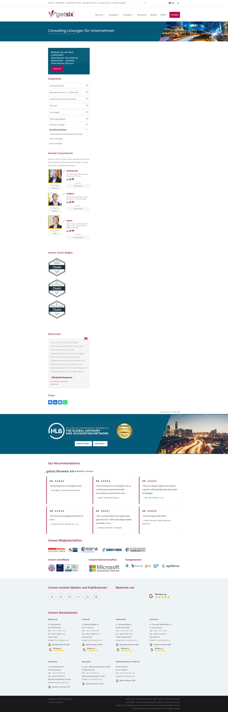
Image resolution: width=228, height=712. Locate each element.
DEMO (163, 15)
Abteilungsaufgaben (58, 119)
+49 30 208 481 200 (127, 673)
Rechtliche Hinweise (144, 699)
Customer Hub (104, 3)
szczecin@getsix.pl (163, 640)
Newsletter (60, 3)
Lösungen (127, 15)
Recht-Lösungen (55, 143)
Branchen (53, 106)
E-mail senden (78, 186)
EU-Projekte (168, 708)
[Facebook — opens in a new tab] (52, 597)
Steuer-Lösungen (56, 138)
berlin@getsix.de (128, 676)
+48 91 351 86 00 (160, 631)
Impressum (130, 699)
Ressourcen (142, 15)
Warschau (55, 188)
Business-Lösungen (57, 125)
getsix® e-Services (90, 3)
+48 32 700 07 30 (58, 673)
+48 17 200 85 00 (92, 673)
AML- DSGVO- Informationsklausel (166, 699)
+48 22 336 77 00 (126, 631)
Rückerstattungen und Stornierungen (147, 708)
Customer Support (118, 3)
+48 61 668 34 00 (92, 631)
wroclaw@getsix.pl (61, 640)
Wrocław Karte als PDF (60, 644)
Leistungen (113, 15)
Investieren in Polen (73, 3)
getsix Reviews (57, 471)
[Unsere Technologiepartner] (104, 571)
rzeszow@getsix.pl (95, 679)
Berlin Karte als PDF (127, 680)
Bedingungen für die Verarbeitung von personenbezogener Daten (153, 705)
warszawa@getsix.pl (130, 640)
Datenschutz (121, 705)
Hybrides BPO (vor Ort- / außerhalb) (64, 92)
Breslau (54, 211)
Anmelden (57, 69)
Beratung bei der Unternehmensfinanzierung (66, 134)
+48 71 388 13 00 (58, 631)
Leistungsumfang (56, 86)
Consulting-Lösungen (58, 129)
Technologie (54, 112)
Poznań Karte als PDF (93, 644)
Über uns (98, 15)
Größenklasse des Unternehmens (63, 99)
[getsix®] (61, 16)
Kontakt (174, 15)
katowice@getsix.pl (61, 682)
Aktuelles (153, 15)
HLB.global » (100, 443)
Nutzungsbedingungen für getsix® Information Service (158, 702)
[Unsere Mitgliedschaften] (63, 553)
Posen (55, 233)
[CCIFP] (90, 553)
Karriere (51, 3)
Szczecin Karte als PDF (162, 644)
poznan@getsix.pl (95, 640)
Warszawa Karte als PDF (129, 644)
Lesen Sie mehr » (83, 443)
